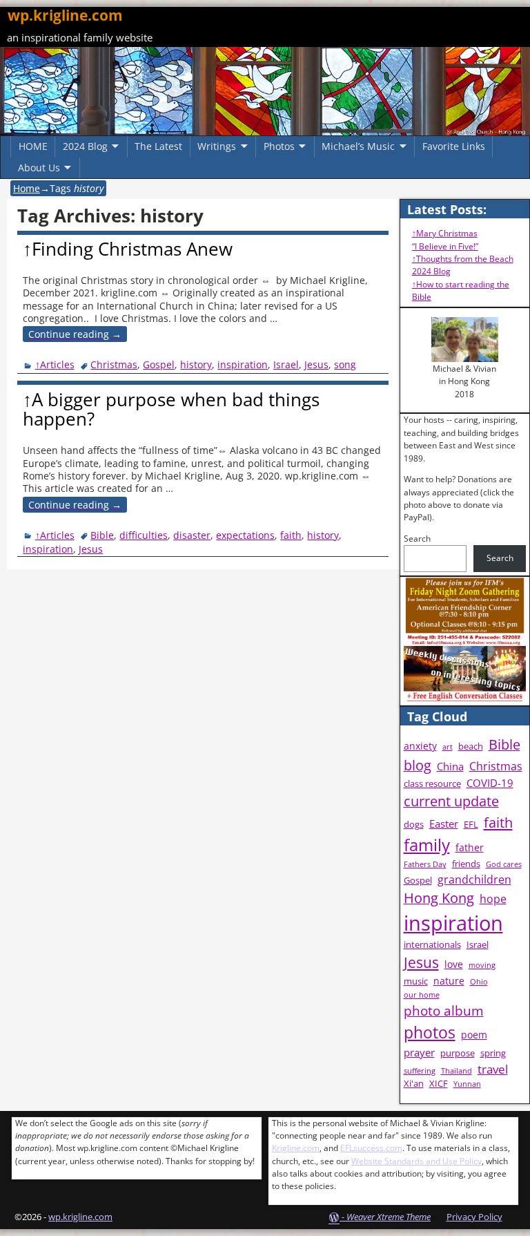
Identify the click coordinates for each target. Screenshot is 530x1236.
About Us (39, 167)
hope (493, 898)
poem (474, 1034)
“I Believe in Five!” (445, 246)
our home (422, 995)
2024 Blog (85, 146)
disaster (191, 535)
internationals (432, 945)
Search (417, 538)
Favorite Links (453, 146)
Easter (443, 824)
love (453, 964)
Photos (279, 146)
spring (493, 1053)
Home (26, 188)
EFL (471, 824)
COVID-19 (490, 783)
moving (482, 965)
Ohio (479, 982)
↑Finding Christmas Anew (128, 248)
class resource (432, 784)
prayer (419, 1052)
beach (470, 746)
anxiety (420, 745)
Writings (216, 146)
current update (451, 801)
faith (291, 535)
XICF (438, 1084)
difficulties (143, 535)
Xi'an (414, 1084)
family (427, 844)
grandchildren (474, 879)
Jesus (316, 364)
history (196, 364)
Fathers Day (425, 864)
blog (417, 765)
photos (429, 1032)
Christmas (113, 364)
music (416, 981)
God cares (504, 864)
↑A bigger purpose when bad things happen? (171, 409)
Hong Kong (439, 897)
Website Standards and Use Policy (416, 1161)
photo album (444, 1011)
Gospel (159, 364)
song (345, 364)
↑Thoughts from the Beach (462, 259)
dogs (414, 824)
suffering (419, 1071)
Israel (286, 364)
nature (448, 980)
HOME (33, 146)
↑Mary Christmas (445, 233)
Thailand (456, 1071)
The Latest (158, 146)
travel (493, 1069)
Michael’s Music (358, 146)
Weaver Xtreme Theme (388, 1216)
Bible (102, 535)
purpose (457, 1053)
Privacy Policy (474, 1216)
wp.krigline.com (65, 15)
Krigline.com (296, 1148)
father (469, 847)
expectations (245, 535)
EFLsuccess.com (371, 1148)
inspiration (242, 364)
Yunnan (467, 1084)
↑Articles (55, 364)
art (447, 747)
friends (466, 864)
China (450, 766)
